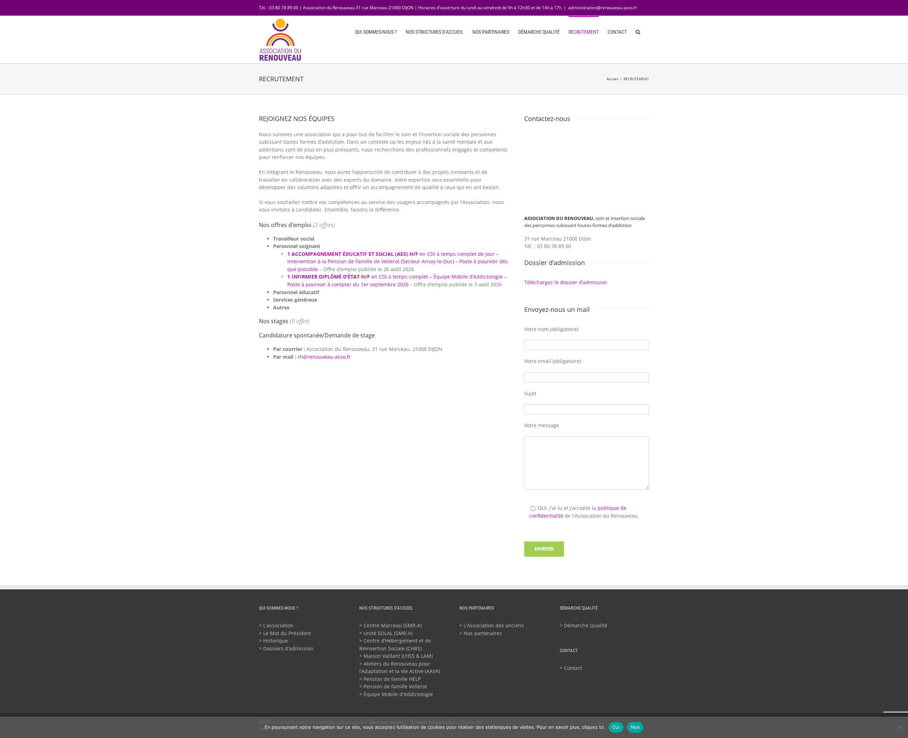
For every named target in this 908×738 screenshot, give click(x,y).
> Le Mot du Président (285, 633)
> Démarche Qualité (583, 625)
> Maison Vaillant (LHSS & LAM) (396, 655)
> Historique (273, 640)
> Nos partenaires (480, 633)
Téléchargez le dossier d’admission (565, 282)
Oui (616, 727)
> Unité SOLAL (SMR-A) (386, 633)
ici (601, 727)
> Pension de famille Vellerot (393, 686)
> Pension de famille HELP (390, 679)
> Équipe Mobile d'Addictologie (396, 694)
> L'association (276, 625)
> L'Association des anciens (491, 625)
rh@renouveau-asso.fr (324, 356)
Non (635, 727)
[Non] (899, 727)
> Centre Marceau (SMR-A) (390, 625)
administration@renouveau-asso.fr (602, 8)
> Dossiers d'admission (286, 648)
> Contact (571, 668)
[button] (638, 31)
